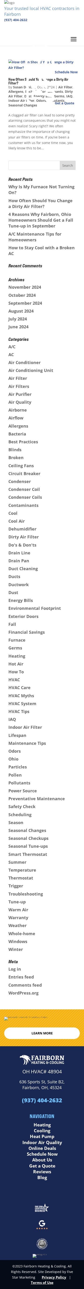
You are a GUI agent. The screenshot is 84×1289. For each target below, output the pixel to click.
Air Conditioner (24, 362)
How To (16, 672)
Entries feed (21, 977)
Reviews (42, 1172)
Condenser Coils (25, 497)
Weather (17, 925)
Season (15, 822)
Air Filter (17, 378)
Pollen (15, 775)
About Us (42, 1160)
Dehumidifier (22, 529)
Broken (16, 457)
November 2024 (24, 287)
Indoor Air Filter (25, 727)
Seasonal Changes (27, 830)
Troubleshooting (25, 894)
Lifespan (17, 735)
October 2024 (22, 295)
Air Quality (19, 402)
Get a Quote (42, 1166)
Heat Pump (42, 1136)
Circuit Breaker (24, 473)
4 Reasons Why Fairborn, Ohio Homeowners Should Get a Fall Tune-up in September (40, 220)
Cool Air (16, 521)
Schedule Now (42, 1154)
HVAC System (22, 703)
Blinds (14, 449)
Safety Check (21, 806)
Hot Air (15, 664)
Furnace (16, 640)
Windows (17, 941)
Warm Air (18, 909)
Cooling (42, 1131)
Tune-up (17, 902)
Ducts (14, 576)
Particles (17, 767)
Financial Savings (26, 632)
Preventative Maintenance (36, 798)
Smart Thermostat (27, 854)
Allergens (18, 426)
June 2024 (18, 326)
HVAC (14, 679)
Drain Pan (18, 560)
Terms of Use (42, 1282)
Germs (15, 648)
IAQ (12, 719)
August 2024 (21, 311)
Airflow (15, 418)
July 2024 (17, 319)
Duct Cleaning (23, 568)
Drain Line (19, 553)
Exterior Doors (23, 616)
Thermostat (20, 878)
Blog (42, 1177)
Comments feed (25, 985)
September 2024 (25, 303)
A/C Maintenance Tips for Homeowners (34, 237)
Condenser (19, 481)
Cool (13, 513)
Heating (16, 656)
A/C (11, 346)
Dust (13, 592)
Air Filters (18, 386)
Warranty (18, 917)
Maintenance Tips (27, 743)
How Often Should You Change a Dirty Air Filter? (40, 203)
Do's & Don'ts (22, 545)
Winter (15, 949)
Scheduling (20, 814)
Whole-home (21, 933)
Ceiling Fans (21, 465)
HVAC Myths (21, 695)
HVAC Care (19, 687)
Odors (14, 751)
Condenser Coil (24, 489)
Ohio (13, 759)
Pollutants (19, 783)
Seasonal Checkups (28, 838)
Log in (14, 969)
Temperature (22, 870)
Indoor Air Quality (42, 1142)
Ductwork (18, 584)
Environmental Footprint (34, 608)
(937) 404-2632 (15, 20)
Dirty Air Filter (23, 537)
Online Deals (42, 1148)
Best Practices (23, 442)
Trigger (15, 886)
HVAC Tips (18, 711)
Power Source (22, 790)
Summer (17, 862)
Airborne (17, 410)
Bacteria (17, 434)
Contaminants (23, 505)
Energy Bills (20, 600)
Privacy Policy (54, 1277)
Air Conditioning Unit (30, 370)
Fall (12, 624)
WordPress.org (23, 993)
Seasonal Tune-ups (28, 846)
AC (11, 354)
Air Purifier (20, 394)
